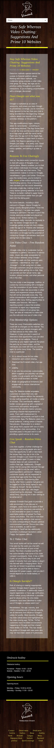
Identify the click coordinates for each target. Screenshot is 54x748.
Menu (40, 736)
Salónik (30, 738)
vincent (35, 70)
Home (32, 733)
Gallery (22, 733)
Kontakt (20, 736)
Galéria (12, 733)
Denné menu (23, 730)
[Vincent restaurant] (27, 8)
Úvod (41, 741)
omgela (16, 180)
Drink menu (37, 730)
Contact (11, 730)
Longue (30, 736)
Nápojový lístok (16, 738)
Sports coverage (28, 741)
